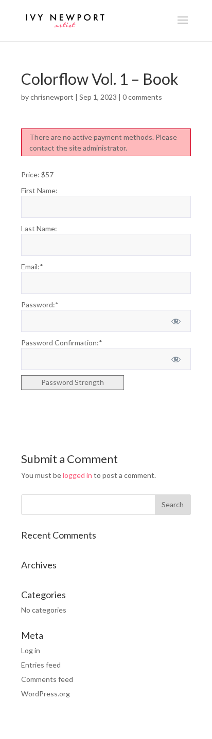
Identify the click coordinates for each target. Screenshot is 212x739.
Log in (30, 650)
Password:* (40, 304)
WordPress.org (45, 693)
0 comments (142, 97)
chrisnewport (52, 97)
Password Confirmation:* (61, 342)
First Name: (39, 190)
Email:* (32, 266)
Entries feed (41, 664)
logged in (77, 475)
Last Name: (39, 228)
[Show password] (175, 321)
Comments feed (47, 679)
